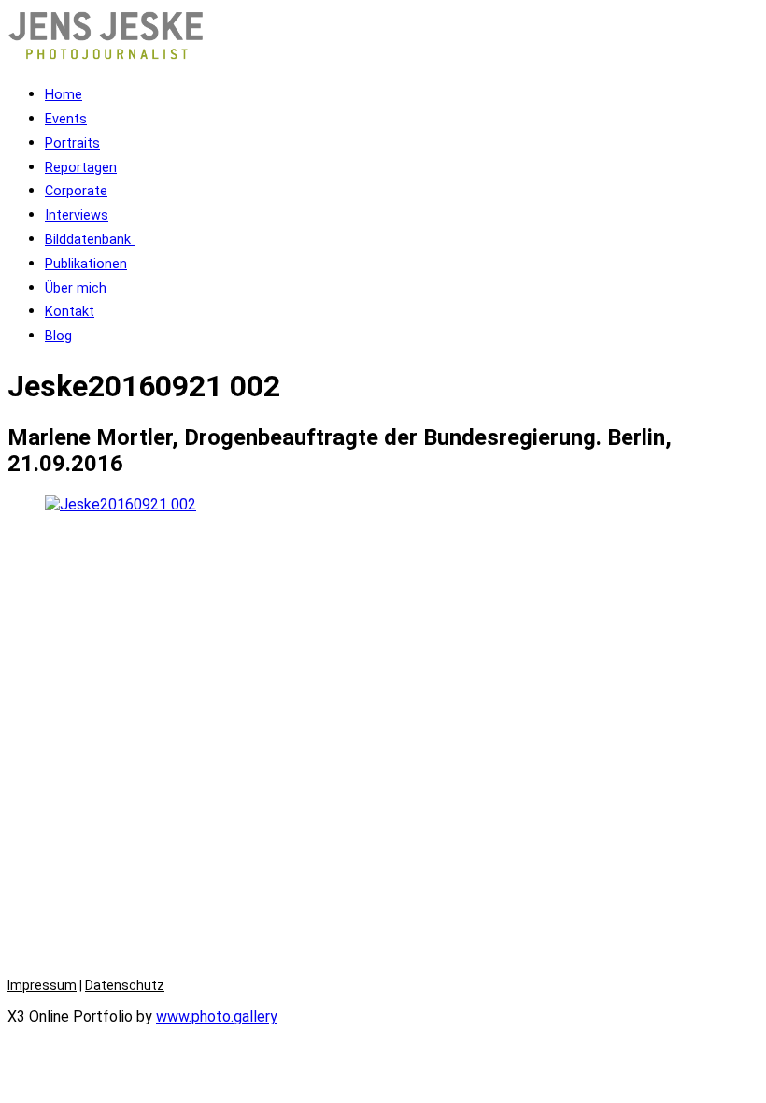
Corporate (76, 191)
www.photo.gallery (216, 1016)
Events (66, 119)
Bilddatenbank (90, 240)
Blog (58, 336)
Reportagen (81, 168)
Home (63, 95)
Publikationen (86, 264)
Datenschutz (124, 985)
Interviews (76, 215)
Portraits (72, 143)
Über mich (75, 288)
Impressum (42, 985)
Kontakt (69, 312)
